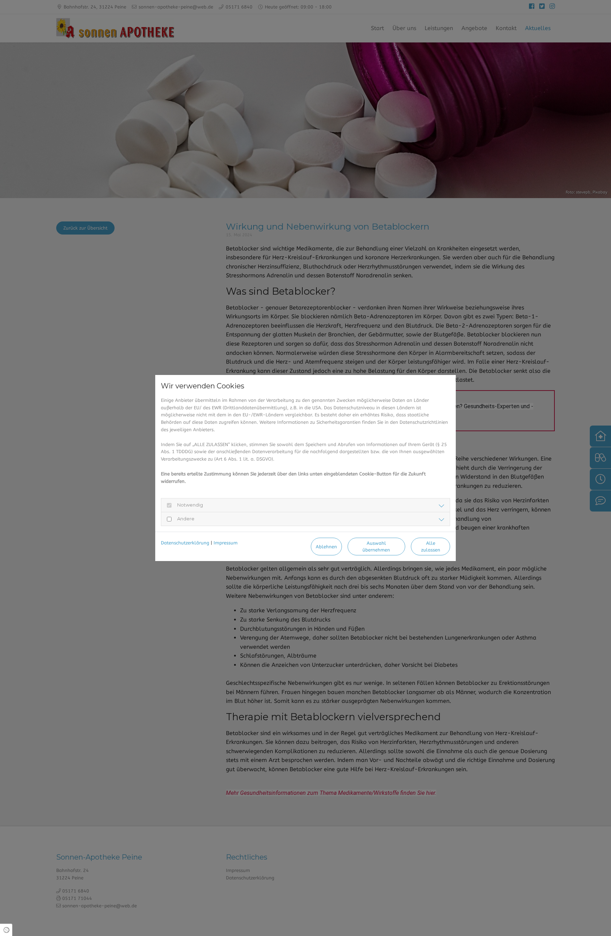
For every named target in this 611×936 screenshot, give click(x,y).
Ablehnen (326, 546)
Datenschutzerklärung (185, 542)
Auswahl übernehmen (376, 547)
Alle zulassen (430, 547)
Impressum (226, 542)
